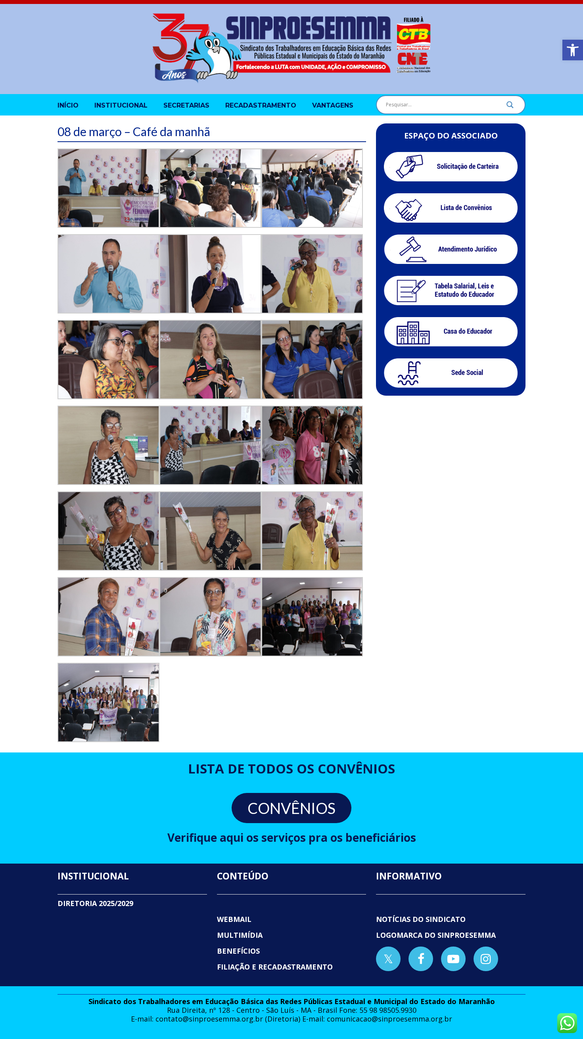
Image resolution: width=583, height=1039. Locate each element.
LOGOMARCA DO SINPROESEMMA (436, 935)
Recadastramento (260, 105)
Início (68, 105)
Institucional (121, 105)
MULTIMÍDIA (240, 935)
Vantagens (332, 105)
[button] (572, 50)
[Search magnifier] (510, 106)
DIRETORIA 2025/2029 (95, 903)
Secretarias (186, 105)
